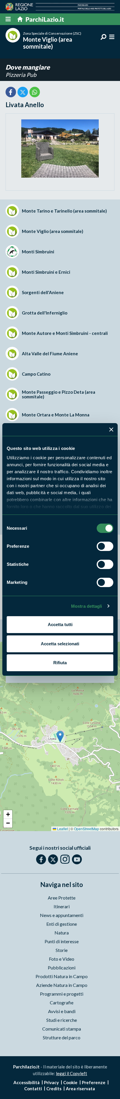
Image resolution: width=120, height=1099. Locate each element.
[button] (60, 737)
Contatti (33, 1088)
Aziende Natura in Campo (61, 985)
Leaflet (62, 828)
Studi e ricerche (61, 1020)
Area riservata (80, 1088)
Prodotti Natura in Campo (62, 976)
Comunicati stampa (61, 1028)
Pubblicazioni (61, 967)
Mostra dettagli (86, 606)
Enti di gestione (61, 924)
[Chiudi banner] (111, 429)
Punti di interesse (62, 941)
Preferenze (93, 1082)
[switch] (105, 546)
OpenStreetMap (86, 828)
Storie (62, 950)
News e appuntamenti (61, 915)
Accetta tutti (60, 624)
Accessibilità (26, 1082)
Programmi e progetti (61, 993)
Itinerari (62, 906)
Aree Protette (61, 897)
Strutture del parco (61, 1037)
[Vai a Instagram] (65, 859)
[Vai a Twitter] (53, 859)
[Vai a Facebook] (41, 859)
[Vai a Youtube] (77, 859)
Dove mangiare (28, 67)
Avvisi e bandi (61, 1011)
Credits (53, 1088)
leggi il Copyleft (71, 1073)
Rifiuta (60, 662)
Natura (61, 932)
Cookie (70, 1082)
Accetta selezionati (60, 643)
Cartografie (61, 1002)
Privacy (51, 1082)
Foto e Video (61, 959)
